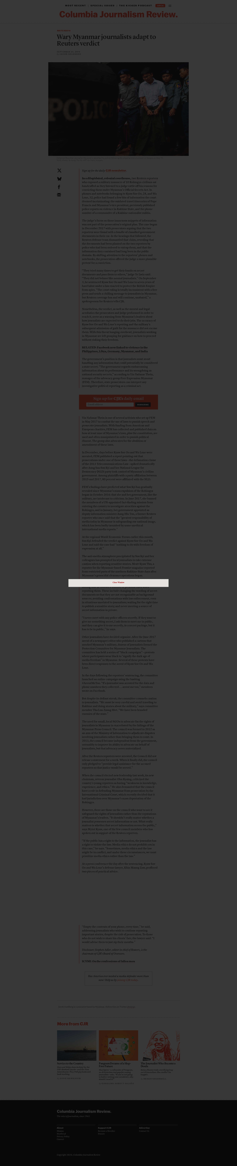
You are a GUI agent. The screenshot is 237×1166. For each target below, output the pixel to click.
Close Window (118, 582)
